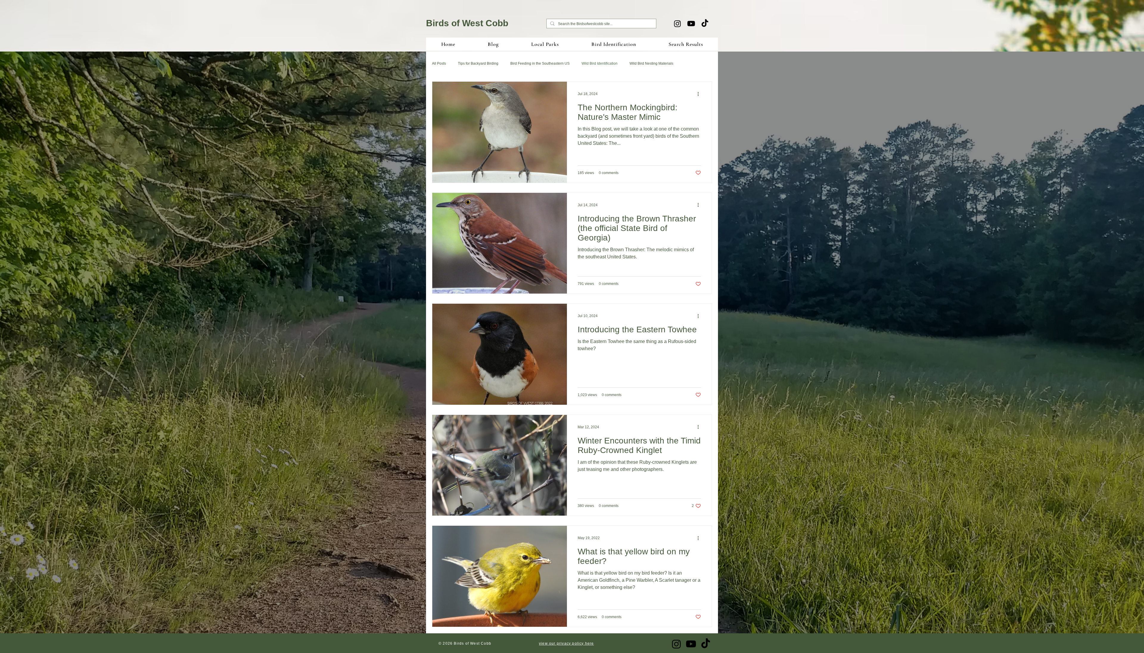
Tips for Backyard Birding (478, 63)
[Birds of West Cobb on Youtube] (691, 23)
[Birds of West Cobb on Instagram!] (677, 23)
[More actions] (700, 93)
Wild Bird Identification (600, 63)
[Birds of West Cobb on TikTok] (704, 23)
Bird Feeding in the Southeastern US (540, 63)
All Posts (439, 63)
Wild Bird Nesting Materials (651, 63)
